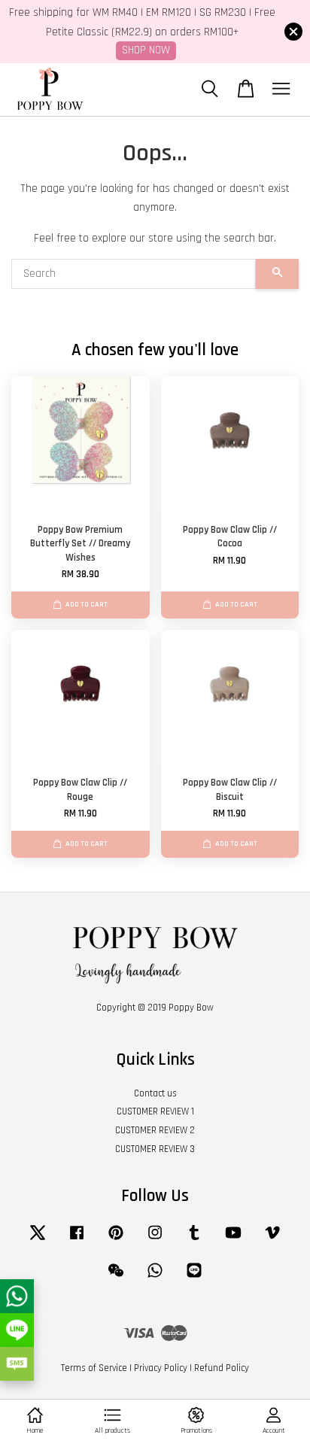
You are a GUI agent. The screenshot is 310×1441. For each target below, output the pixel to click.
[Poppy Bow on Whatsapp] (155, 1278)
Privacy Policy (160, 1368)
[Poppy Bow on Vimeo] (272, 1240)
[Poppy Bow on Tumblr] (194, 1240)
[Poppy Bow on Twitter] (37, 1240)
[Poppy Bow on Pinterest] (115, 1240)
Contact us (155, 1093)
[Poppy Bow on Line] (194, 1278)
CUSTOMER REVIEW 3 (155, 1149)
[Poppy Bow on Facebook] (76, 1240)
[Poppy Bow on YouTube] (233, 1240)
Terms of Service (94, 1368)
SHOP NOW (146, 50)
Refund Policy (221, 1368)
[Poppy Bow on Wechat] (115, 1278)
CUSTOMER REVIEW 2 (155, 1130)
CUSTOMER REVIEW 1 (155, 1111)
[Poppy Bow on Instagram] (155, 1240)
